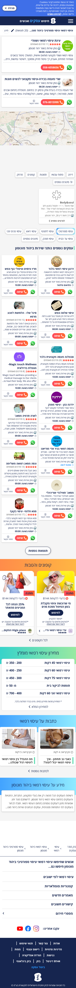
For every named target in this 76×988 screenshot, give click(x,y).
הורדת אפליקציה (31, 955)
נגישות (50, 955)
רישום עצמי (32, 949)
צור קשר (43, 943)
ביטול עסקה (38, 967)
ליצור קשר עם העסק (56, 624)
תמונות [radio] (43, 174)
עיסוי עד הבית (65, 238)
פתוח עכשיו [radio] (57, 174)
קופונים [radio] (31, 174)
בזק (38, 961)
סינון (6, 30)
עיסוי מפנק (48, 238)
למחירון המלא (40, 707)
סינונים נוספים (62, 182)
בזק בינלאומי (23, 961)
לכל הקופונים (40, 640)
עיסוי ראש (31, 231)
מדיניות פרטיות (53, 949)
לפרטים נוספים (54, 14)
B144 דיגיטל (53, 961)
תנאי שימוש (26, 943)
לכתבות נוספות (40, 771)
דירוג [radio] (70, 174)
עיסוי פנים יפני (14, 231)
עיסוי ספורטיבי (65, 231)
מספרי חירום (64, 913)
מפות (18, 949)
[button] (59, 48)
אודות (56, 943)
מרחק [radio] (20, 174)
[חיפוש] (12, 30)
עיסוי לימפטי (47, 231)
